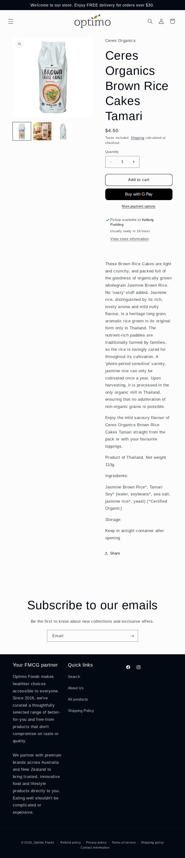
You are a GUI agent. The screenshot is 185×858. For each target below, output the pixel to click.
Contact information (95, 847)
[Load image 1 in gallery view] (22, 131)
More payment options (139, 206)
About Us (76, 688)
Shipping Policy (81, 711)
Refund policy (70, 842)
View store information (129, 239)
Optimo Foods (44, 842)
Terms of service (124, 842)
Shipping (137, 138)
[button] (10, 21)
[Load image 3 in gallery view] (63, 131)
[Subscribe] (132, 636)
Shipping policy (152, 842)
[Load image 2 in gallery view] (42, 131)
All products (78, 699)
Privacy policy (96, 842)
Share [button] (115, 553)
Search (74, 677)
